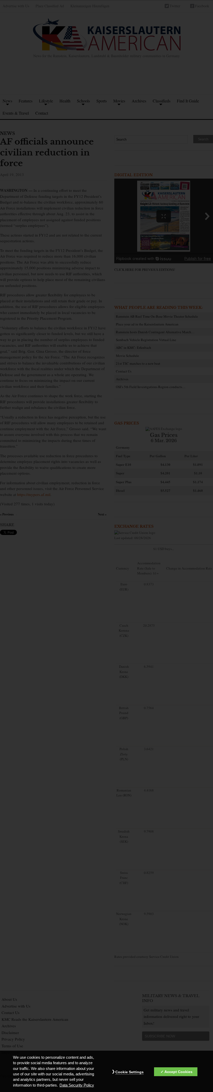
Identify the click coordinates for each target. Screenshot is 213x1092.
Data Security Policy (76, 1085)
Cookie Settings (129, 1072)
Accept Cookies (178, 1072)
